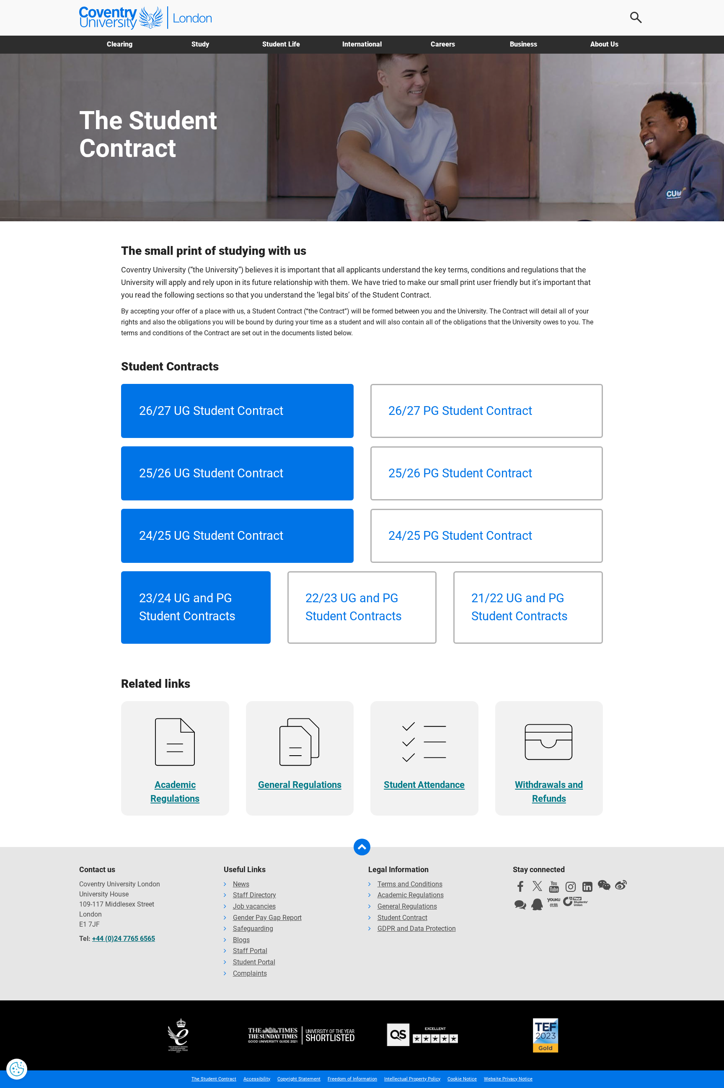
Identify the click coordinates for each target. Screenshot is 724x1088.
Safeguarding (253, 929)
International (362, 44)
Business (523, 44)
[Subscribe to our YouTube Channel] (553, 889)
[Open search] (636, 17)
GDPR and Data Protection (417, 929)
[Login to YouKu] (553, 903)
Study (200, 44)
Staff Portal (250, 951)
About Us (604, 44)
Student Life (281, 44)
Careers (443, 44)
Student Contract (402, 918)
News (241, 884)
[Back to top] (362, 847)
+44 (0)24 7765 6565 (123, 939)
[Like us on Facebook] (520, 889)
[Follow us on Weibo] (620, 885)
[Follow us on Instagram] (570, 889)
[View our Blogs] (520, 906)
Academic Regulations (411, 895)
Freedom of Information (352, 1079)
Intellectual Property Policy (412, 1079)
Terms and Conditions (410, 884)
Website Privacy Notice (508, 1079)
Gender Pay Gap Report (267, 918)
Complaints (250, 973)
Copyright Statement (299, 1079)
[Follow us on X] (537, 886)
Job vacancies (254, 906)
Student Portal (254, 962)
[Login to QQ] (537, 906)
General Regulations (407, 906)
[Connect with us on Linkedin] (587, 889)
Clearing (119, 44)
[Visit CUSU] (575, 903)
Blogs (241, 940)
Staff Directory (254, 895)
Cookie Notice (462, 1079)
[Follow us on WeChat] (604, 885)
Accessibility (256, 1079)
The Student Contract (213, 1079)
